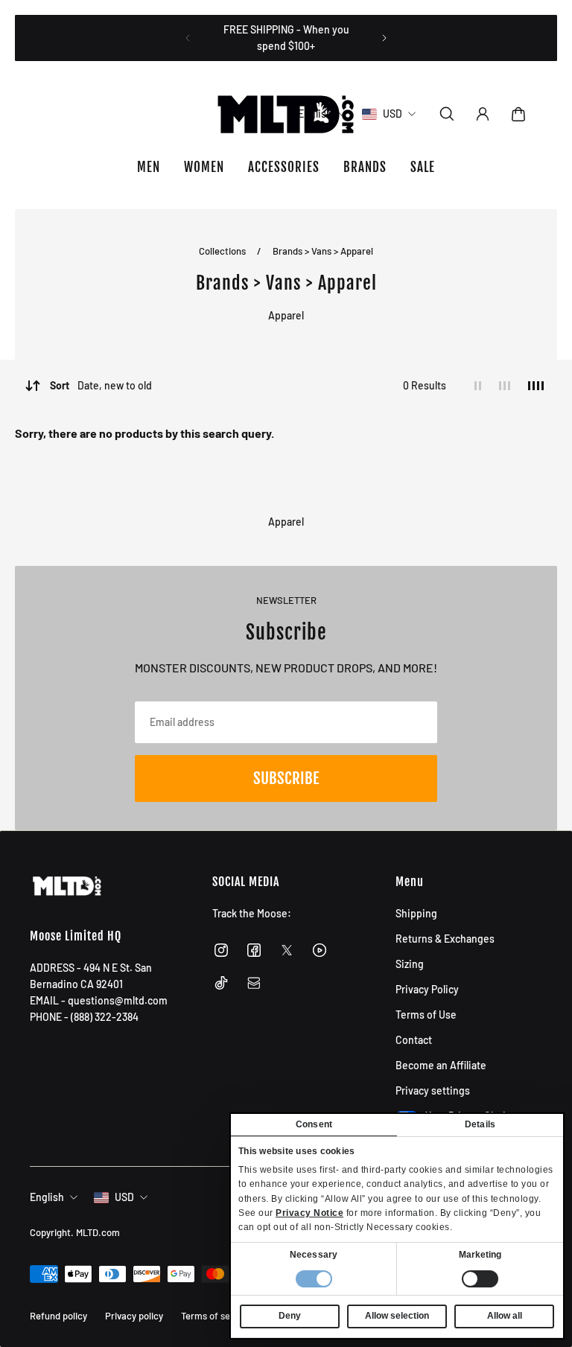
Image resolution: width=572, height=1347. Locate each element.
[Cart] (518, 114)
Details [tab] (480, 1124)
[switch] (480, 1278)
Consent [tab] (314, 1124)
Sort (101, 385)
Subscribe (286, 778)
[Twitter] (286, 950)
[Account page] (482, 114)
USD (124, 1197)
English (47, 1197)
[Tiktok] (221, 983)
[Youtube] (319, 950)
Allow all (504, 1316)
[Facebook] (254, 950)
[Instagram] (221, 950)
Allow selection (397, 1316)
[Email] (254, 983)
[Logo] (286, 114)
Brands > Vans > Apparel (323, 251)
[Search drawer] (447, 114)
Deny (290, 1316)
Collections (223, 251)
